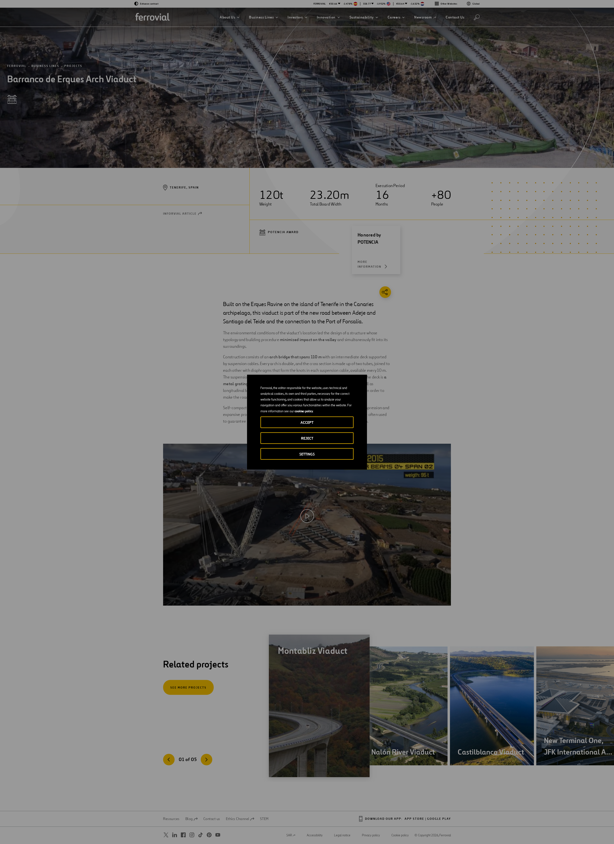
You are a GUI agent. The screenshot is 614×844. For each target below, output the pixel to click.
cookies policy (304, 411)
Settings (307, 453)
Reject (307, 438)
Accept (307, 422)
